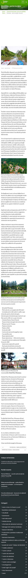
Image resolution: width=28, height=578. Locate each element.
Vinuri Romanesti (7, 570)
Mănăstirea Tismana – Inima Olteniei (10, 449)
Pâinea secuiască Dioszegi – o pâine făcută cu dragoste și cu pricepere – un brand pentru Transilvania (12, 484)
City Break (5, 513)
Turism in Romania (7, 559)
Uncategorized (6, 565)
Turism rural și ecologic (9, 562)
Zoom (4, 573)
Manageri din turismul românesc (12, 527)
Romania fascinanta (8, 537)
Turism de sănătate (8, 556)
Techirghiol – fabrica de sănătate (18, 447)
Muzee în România (7, 530)
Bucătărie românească (9, 510)
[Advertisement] (14, 34)
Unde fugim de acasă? (9, 567)
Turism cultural (6, 550)
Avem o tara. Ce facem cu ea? (11, 507)
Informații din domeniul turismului (12, 524)
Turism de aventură (8, 553)
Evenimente (5, 515)
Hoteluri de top (6, 521)
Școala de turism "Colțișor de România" (13, 545)
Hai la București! (7, 518)
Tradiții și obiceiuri (7, 548)
